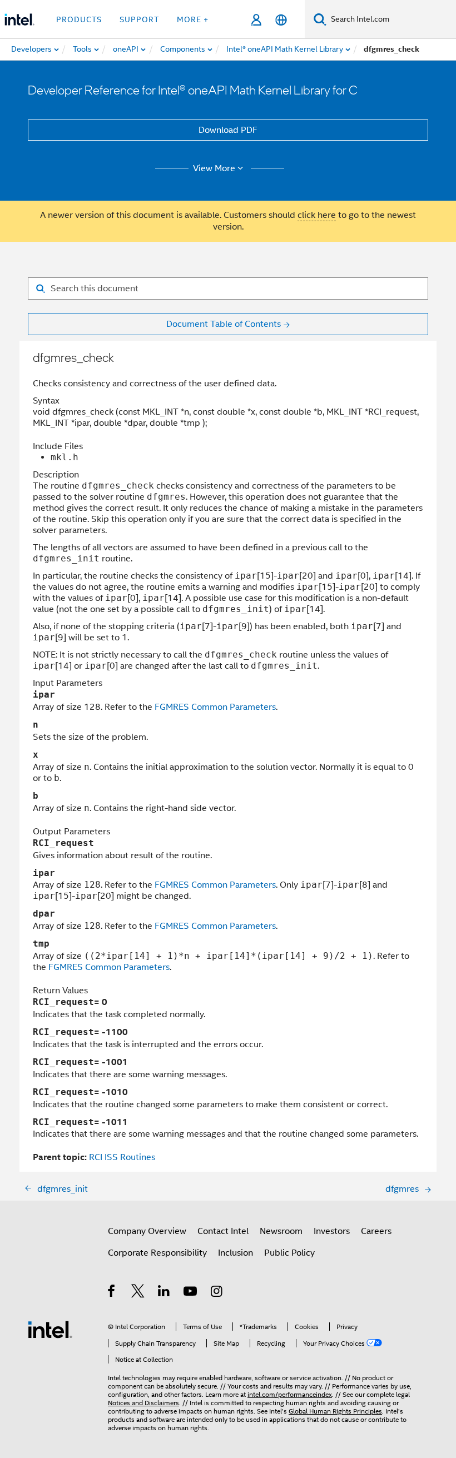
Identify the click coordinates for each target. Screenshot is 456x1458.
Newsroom (281, 1231)
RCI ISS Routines (122, 1157)
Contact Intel (223, 1231)
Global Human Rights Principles (335, 1411)
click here (317, 215)
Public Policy (289, 1252)
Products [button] (79, 19)
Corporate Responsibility (157, 1252)
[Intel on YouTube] (191, 1293)
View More (214, 168)
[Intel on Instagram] (217, 1293)
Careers (376, 1231)
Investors (332, 1231)
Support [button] (139, 19)
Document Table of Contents (223, 324)
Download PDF (228, 130)
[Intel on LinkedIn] (164, 1293)
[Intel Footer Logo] (50, 1329)
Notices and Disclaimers (143, 1403)
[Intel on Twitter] (138, 1293)
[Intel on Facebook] (112, 1293)
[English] (281, 20)
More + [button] (193, 19)
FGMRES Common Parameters (215, 707)
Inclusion (235, 1252)
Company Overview (147, 1231)
